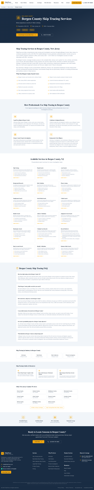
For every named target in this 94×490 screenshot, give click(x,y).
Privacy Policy (61, 487)
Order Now (37, 441)
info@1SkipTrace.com (8, 464)
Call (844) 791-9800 (54, 441)
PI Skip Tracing (36, 466)
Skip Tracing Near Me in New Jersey (54, 407)
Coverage (3, 7)
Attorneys (50, 456)
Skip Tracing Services (37, 456)
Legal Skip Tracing (37, 463)
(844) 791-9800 (88, 2)
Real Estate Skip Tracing (38, 458)
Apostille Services (68, 456)
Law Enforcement (52, 461)
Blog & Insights (67, 468)
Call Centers (51, 458)
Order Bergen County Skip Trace (25, 34)
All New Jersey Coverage (37, 407)
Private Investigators (53, 463)
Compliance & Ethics (88, 487)
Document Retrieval (68, 458)
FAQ (65, 470)
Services (31, 2)
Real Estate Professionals (54, 468)
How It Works (67, 473)
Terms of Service (69, 487)
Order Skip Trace (77, 2)
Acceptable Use (78, 487)
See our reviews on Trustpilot (9, 468)
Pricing (34, 468)
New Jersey (10, 7)
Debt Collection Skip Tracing (39, 461)
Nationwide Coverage (69, 475)
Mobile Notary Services (69, 461)
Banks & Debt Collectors (53, 466)
